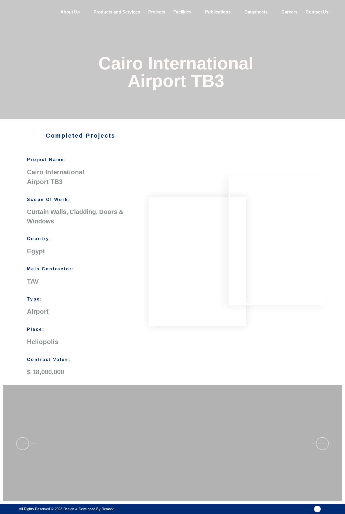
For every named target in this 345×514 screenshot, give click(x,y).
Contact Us (317, 12)
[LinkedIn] (317, 509)
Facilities (182, 12)
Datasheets (256, 12)
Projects (156, 12)
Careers (289, 12)
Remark (108, 509)
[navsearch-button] (339, 12)
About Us (70, 12)
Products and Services (117, 12)
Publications (218, 12)
